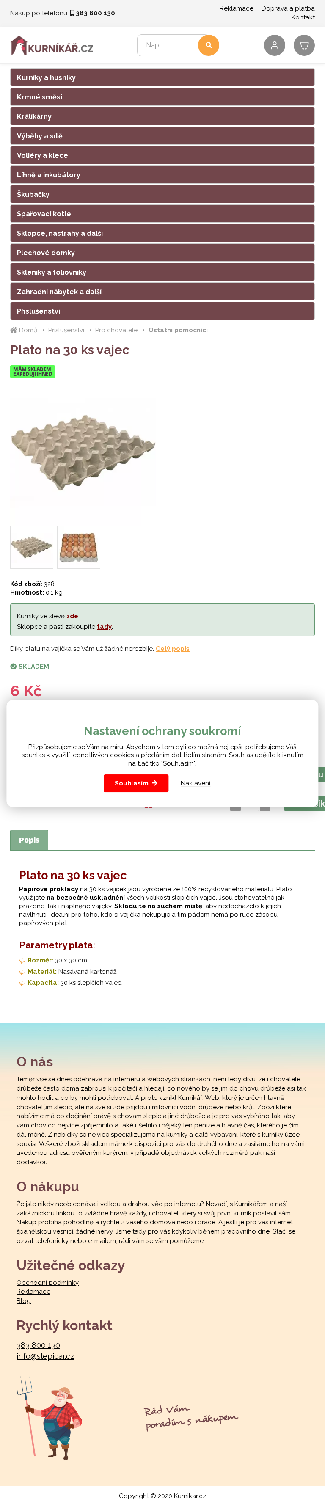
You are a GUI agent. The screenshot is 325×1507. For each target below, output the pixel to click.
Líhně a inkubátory (48, 175)
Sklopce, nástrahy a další (60, 233)
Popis (29, 841)
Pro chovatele (116, 330)
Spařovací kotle (44, 214)
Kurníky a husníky (46, 78)
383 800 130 (38, 1345)
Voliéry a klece (42, 156)
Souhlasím (132, 783)
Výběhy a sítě (40, 136)
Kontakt (303, 17)
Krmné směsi (39, 97)
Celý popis (173, 649)
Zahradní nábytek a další (59, 292)
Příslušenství (38, 311)
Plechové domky (46, 253)
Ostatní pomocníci (178, 330)
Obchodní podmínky (48, 1283)
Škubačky (33, 194)
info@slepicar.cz (45, 1356)
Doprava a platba (288, 8)
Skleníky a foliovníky (51, 272)
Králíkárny (34, 117)
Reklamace (236, 8)
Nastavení (195, 783)
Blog (24, 1301)
